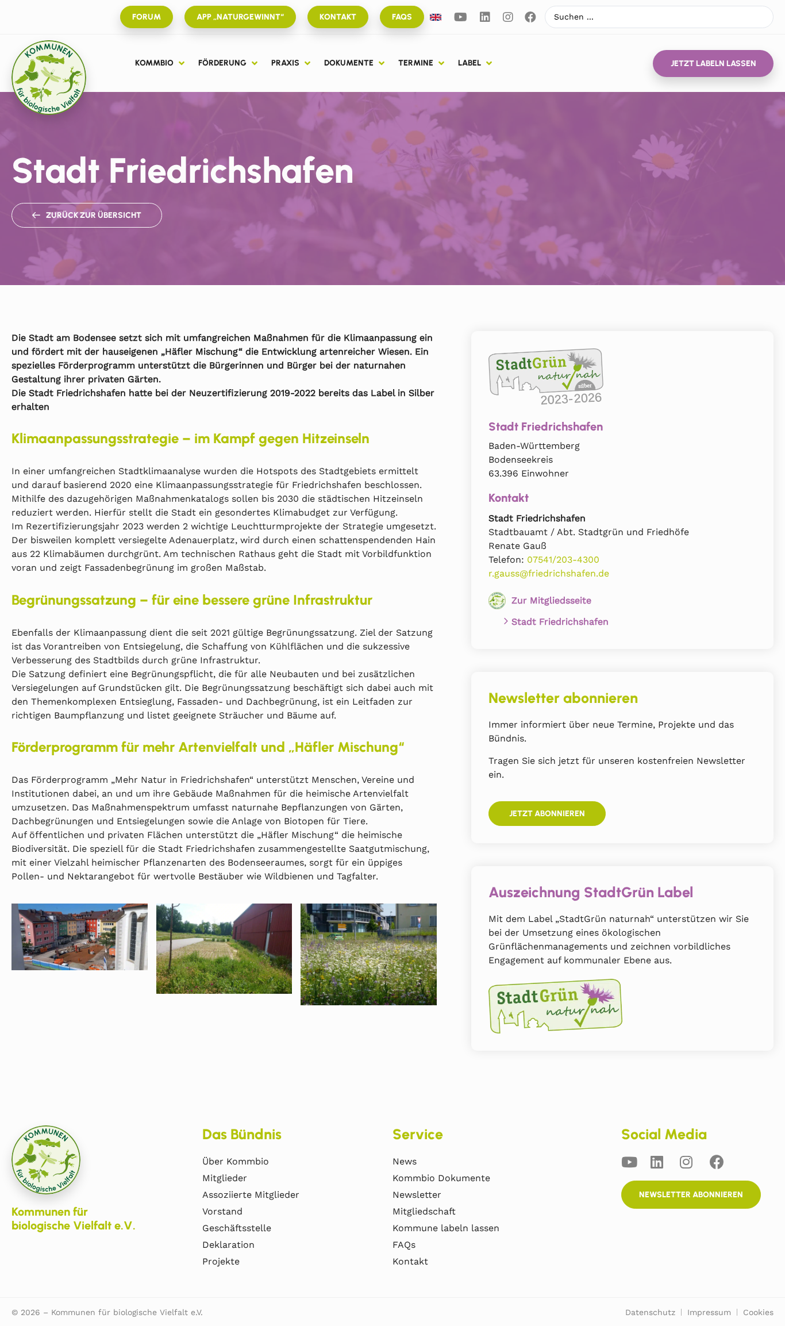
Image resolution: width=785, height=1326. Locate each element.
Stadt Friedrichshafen (560, 621)
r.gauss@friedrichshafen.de (548, 573)
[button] (161, 63)
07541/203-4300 (563, 559)
